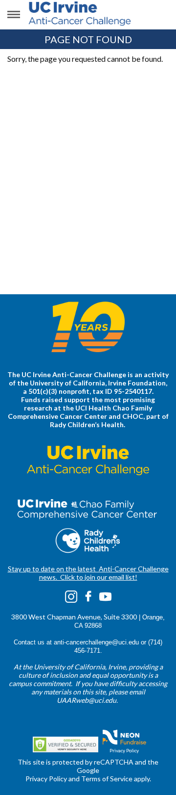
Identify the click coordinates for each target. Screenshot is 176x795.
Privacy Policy (124, 750)
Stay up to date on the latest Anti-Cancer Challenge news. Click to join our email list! (88, 572)
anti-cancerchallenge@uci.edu (96, 642)
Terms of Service (106, 778)
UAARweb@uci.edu (86, 700)
